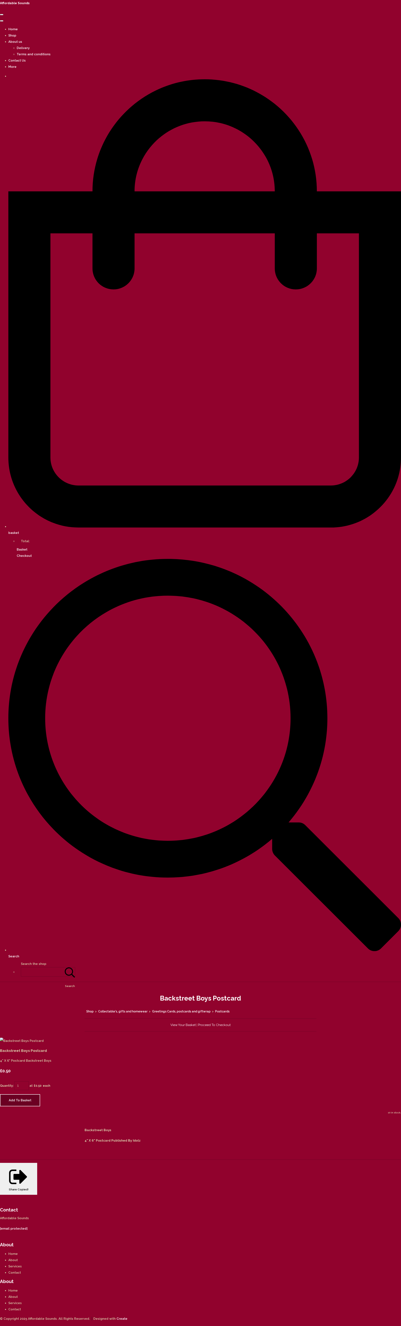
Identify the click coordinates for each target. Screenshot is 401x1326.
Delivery (23, 48)
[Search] (70, 972)
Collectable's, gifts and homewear (122, 1011)
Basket (22, 549)
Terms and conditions (34, 54)
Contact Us (17, 60)
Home (13, 29)
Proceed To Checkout (214, 1025)
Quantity (6, 1085)
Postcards (222, 1011)
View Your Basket (183, 1025)
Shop (12, 35)
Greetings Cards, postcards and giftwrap (181, 1011)
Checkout (24, 556)
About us (15, 42)
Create (122, 1319)
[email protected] (14, 1228)
